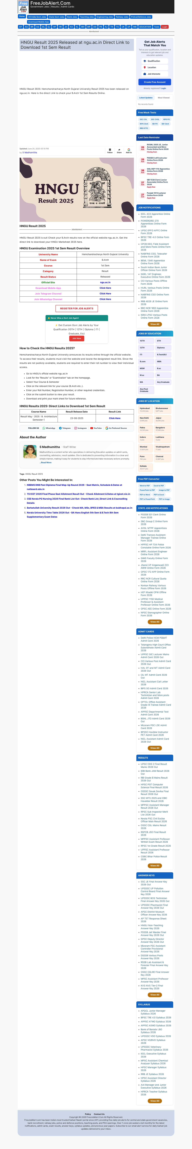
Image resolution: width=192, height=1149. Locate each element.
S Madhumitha (29, 152)
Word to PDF (145, 486)
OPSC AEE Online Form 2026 (156, 608)
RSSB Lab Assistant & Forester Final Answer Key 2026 (154, 965)
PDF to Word (145, 495)
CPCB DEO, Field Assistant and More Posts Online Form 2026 (156, 247)
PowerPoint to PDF (147, 490)
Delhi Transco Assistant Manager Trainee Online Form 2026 (153, 538)
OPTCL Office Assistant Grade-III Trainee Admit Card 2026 (156, 705)
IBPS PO (166, 119)
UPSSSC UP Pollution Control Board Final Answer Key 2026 (155, 891)
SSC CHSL (155, 119)
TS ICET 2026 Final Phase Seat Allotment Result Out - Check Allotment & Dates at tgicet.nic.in (78, 494)
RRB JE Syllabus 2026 (152, 1074)
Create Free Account (154, 82)
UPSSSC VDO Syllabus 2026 (156, 1036)
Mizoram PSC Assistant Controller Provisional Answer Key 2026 (153, 949)
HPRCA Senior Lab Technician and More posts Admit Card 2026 (155, 695)
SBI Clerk (165, 124)
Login (163, 88)
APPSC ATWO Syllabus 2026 (156, 1021)
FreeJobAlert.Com (50, 3)
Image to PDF (164, 490)
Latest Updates (146, 97)
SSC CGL (143, 119)
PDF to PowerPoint (147, 499)
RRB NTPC (144, 128)
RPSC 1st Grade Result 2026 (156, 846)
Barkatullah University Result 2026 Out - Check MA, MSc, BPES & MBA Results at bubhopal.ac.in (79, 507)
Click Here (105, 288)
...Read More (45, 462)
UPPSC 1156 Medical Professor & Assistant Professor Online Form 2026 (155, 602)
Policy (88, 1114)
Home (22, 16)
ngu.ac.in (105, 282)
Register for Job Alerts (76, 308)
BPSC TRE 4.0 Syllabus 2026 (156, 1017)
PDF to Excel (159, 495)
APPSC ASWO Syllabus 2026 (156, 1025)
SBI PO (155, 124)
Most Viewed (164, 97)
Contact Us (99, 1114)
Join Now (76, 338)
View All (154, 324)
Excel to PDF (159, 486)
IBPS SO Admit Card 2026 (154, 688)
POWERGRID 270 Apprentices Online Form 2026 (154, 223)
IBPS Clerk (144, 124)
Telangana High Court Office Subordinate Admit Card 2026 (156, 647)
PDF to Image (164, 499)
